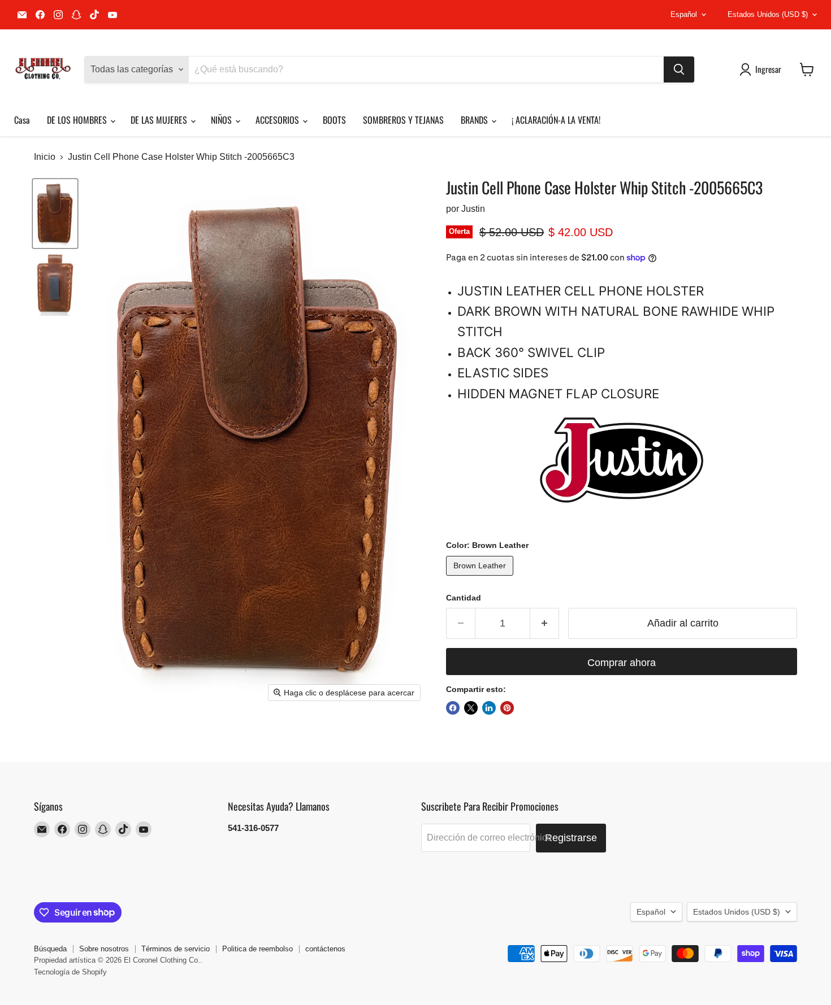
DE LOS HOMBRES (78, 120)
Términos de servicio (175, 949)
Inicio (44, 157)
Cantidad (463, 597)
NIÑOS (222, 120)
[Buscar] (679, 69)
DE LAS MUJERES (160, 120)
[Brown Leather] (481, 578)
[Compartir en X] (471, 708)
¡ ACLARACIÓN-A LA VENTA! (556, 120)
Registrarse (571, 837)
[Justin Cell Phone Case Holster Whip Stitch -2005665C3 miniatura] (55, 213)
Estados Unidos (768, 14)
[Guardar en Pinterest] (507, 708)
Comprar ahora (621, 662)
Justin (473, 209)
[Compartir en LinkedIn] (489, 708)
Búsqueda (50, 949)
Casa (22, 120)
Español (683, 14)
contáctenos (325, 949)
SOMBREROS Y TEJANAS (403, 120)
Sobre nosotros (104, 949)
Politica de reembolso (257, 949)
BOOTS (334, 120)
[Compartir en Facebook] (453, 708)
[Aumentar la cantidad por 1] (544, 623)
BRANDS (475, 120)
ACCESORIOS (278, 120)
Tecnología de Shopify (70, 972)
